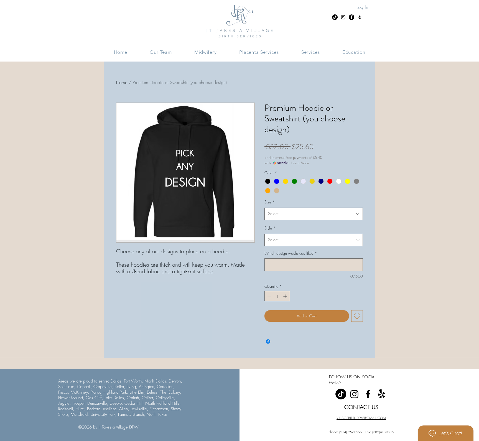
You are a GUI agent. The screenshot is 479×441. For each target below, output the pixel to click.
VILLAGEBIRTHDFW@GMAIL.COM (361, 417)
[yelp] (381, 394)
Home (121, 82)
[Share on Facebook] (268, 341)
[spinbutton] (277, 296)
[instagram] (354, 394)
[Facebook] (368, 394)
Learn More (300, 163)
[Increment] (285, 296)
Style (270, 228)
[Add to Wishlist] (357, 316)
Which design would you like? (290, 253)
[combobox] (313, 214)
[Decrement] (268, 296)
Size (269, 202)
